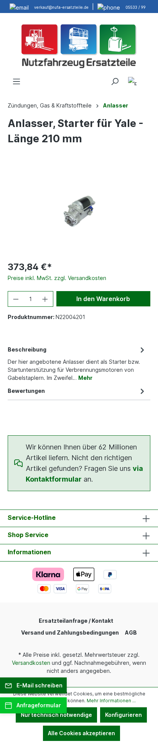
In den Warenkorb (103, 299)
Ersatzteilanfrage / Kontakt (76, 620)
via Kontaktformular (84, 473)
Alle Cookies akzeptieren (81, 733)
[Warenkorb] (145, 79)
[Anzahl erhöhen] (45, 299)
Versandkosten (31, 662)
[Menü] (16, 81)
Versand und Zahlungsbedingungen (70, 632)
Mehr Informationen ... (111, 700)
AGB (131, 632)
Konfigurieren (123, 714)
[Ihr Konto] (132, 82)
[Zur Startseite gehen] (79, 45)
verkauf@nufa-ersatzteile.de (61, 7)
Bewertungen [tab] (26, 390)
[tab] (77, 363)
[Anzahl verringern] (16, 299)
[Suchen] (114, 81)
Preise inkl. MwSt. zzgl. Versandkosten (57, 278)
